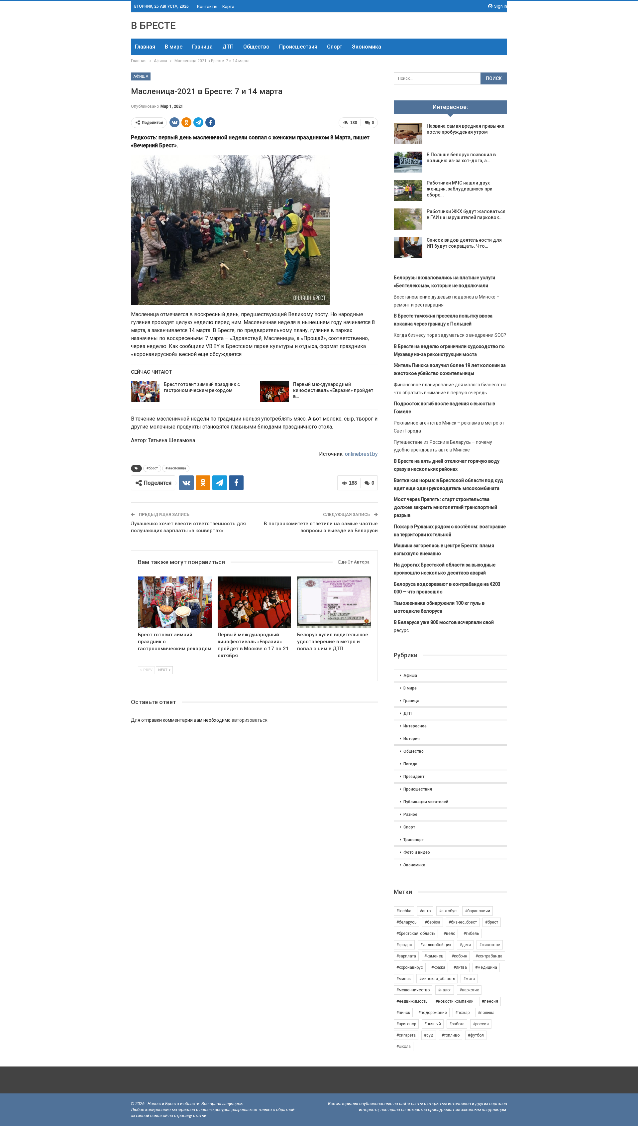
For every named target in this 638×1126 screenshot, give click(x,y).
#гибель (471, 933)
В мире (173, 47)
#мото (469, 978)
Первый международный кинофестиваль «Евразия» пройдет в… (333, 390)
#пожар (462, 1012)
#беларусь (406, 922)
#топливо (451, 1035)
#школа (403, 1046)
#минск (403, 978)
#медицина (486, 967)
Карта (228, 6)
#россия (481, 1024)
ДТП (228, 47)
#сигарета (406, 1035)
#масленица (175, 468)
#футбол (476, 1035)
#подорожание (432, 1012)
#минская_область (437, 978)
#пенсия (490, 1001)
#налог (444, 990)
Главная (145, 47)
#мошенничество (413, 990)
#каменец (433, 956)
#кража (438, 967)
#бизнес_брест (463, 922)
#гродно (404, 944)
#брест (152, 468)
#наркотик (469, 990)
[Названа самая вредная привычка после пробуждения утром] (408, 133)
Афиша (140, 76)
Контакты (207, 6)
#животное (489, 944)
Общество (256, 47)
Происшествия (298, 47)
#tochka (403, 911)
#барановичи (477, 911)
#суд (428, 1035)
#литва (460, 967)
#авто (425, 911)
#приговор (406, 1024)
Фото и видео (416, 852)
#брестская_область (415, 933)
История (411, 738)
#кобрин (459, 956)
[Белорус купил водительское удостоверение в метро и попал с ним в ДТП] (334, 602)
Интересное (415, 726)
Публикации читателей (425, 802)
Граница (202, 47)
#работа (457, 1024)
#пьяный (432, 1024)
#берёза (432, 922)
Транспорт (413, 839)
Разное (410, 814)
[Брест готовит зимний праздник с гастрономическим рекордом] (145, 392)
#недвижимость (411, 1001)
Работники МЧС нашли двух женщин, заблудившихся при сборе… (459, 188)
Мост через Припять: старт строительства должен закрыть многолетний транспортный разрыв (445, 507)
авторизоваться (249, 720)
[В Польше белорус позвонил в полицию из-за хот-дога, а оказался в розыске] (408, 162)
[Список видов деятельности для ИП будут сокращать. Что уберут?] (408, 247)
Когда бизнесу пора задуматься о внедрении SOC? (450, 335)
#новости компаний (455, 1001)
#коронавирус (409, 967)
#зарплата (406, 956)
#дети (465, 944)
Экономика (366, 47)
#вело (449, 933)
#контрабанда (489, 956)
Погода (410, 764)
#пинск (403, 1012)
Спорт (334, 47)
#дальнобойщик (435, 944)
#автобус (448, 911)
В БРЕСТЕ (153, 25)
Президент (413, 776)
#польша (486, 1012)
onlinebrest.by (361, 454)
